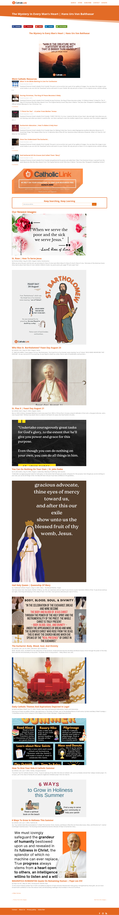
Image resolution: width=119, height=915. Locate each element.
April (39, 648)
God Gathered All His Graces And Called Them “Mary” (40, 155)
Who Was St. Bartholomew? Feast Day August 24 (36, 347)
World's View (44, 883)
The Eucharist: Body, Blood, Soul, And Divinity (35, 646)
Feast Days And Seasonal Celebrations (52, 709)
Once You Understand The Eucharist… (34, 139)
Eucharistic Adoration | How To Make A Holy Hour (39, 125)
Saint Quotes (61, 472)
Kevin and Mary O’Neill (20, 709)
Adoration (34, 648)
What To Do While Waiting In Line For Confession (38, 81)
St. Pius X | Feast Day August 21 (28, 408)
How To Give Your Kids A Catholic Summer (33, 768)
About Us (22, 910)
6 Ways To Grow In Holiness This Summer (33, 820)
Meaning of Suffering (50, 472)
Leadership (40, 472)
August (34, 261)
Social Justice (45, 261)
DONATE (104, 3)
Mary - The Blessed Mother (48, 588)
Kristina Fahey (18, 261)
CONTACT (96, 3)
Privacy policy (31, 910)
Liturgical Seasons (40, 771)
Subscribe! (41, 910)
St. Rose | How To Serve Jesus (27, 258)
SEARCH (73, 3)
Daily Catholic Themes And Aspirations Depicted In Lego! (40, 706)
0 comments (15, 106)
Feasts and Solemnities (71, 709)
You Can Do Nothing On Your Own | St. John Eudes (37, 469)
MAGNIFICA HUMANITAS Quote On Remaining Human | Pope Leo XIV (47, 881)
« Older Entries (16, 893)
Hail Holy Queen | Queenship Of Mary (31, 585)
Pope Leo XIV (17, 883)
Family (39, 709)
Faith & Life (33, 823)
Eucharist (44, 648)
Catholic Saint (18, 411)
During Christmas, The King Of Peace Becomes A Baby (40, 95)
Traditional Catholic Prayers (22, 588)
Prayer (59, 588)
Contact (14, 910)
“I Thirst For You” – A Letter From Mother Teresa (38, 111)
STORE (80, 3)
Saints (39, 261)
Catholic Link (17, 350)
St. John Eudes (18, 472)
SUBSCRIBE (87, 3)
